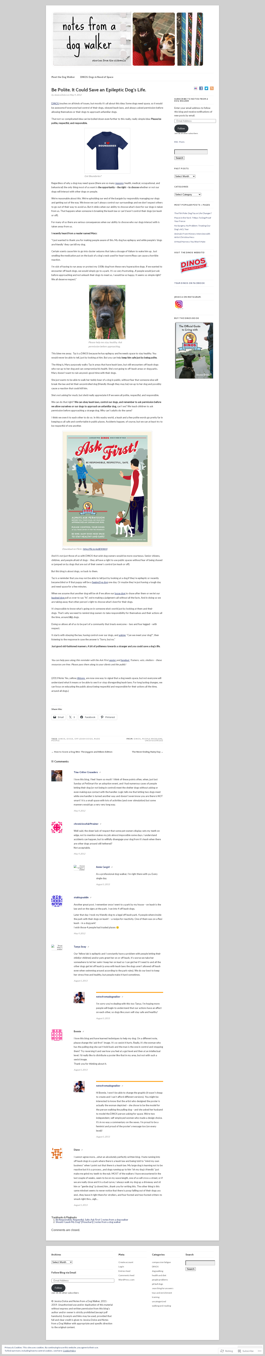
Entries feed (124, 1271)
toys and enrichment (162, 1292)
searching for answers (162, 1288)
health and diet (159, 1275)
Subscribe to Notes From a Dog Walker (191, 100)
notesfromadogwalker (108, 996)
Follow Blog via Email (63, 1272)
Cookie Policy (69, 1350)
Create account (125, 1262)
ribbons (81, 678)
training (155, 1297)
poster (112, 660)
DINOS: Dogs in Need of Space (96, 77)
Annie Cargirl (103, 867)
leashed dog (58, 597)
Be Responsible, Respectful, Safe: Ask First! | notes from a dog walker (92, 1219)
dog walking (157, 1271)
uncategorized (154, 740)
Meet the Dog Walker (63, 77)
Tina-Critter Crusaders (86, 772)
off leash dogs (83, 739)
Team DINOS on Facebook (189, 283)
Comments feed (126, 1275)
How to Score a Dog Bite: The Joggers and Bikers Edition (83, 751)
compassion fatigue (161, 1262)
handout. (125, 660)
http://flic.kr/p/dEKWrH (95, 549)
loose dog (120, 593)
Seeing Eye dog (100, 582)
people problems (152, 739)
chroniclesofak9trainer (86, 823)
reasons (119, 183)
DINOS (55, 103)
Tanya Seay (80, 946)
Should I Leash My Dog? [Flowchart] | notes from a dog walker (88, 1222)
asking (122, 635)
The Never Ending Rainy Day (146, 751)
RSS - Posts (179, 141)
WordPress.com (126, 1279)
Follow (181, 128)
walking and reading (161, 1305)
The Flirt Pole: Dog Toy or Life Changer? (193, 213)
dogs (70, 739)
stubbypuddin (81, 897)
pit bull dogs (157, 1284)
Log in (121, 1266)
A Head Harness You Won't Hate (189, 241)
